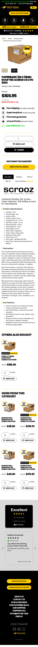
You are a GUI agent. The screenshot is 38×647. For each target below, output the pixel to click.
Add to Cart (10, 379)
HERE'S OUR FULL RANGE (19, 167)
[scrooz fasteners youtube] (23, 629)
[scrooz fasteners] (10, 7)
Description (8, 177)
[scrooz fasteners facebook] (14, 629)
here (23, 126)
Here (31, 3)
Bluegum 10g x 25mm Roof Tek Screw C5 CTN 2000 (27, 467)
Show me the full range (19, 13)
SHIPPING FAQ (19, 611)
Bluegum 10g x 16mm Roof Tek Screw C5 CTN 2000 (27, 419)
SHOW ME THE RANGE (19, 581)
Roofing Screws (18, 38)
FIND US (19, 617)
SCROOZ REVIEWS (19, 602)
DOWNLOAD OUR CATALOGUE (19, 587)
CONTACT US (19, 600)
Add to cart (20, 144)
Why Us (8, 181)
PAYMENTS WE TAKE (19, 614)
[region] (19, 548)
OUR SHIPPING (19, 608)
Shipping (19, 177)
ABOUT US (19, 597)
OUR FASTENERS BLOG (19, 605)
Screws (10, 38)
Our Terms (19, 639)
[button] (2, 548)
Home (3, 38)
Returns (30, 177)
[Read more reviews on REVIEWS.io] (19, 524)
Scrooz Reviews (20, 181)
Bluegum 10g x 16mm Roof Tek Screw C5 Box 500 (8, 419)
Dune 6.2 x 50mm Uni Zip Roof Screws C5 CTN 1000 (8, 358)
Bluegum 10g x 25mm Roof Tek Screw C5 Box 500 (8, 467)
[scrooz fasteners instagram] (19, 629)
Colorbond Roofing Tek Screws (12, 41)
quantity (12, 372)
